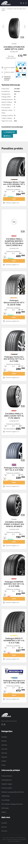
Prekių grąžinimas (6, 780)
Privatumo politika (6, 788)
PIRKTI (14, 199)
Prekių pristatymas (6, 776)
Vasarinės (4, 745)
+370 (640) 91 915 (10, 132)
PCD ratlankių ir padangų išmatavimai (12, 804)
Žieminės (4, 741)
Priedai (3, 765)
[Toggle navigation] (26, 3)
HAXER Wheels (5, 796)
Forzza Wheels (5, 800)
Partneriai (4, 831)
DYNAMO (14, 519)
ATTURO (14, 44)
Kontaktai (4, 823)
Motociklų (4, 753)
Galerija (3, 812)
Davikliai (3, 761)
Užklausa (8, 136)
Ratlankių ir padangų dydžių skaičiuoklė (12, 792)
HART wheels (5, 808)
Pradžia (3, 9)
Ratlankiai (4, 757)
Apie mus (4, 827)
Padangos (4, 737)
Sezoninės (4, 749)
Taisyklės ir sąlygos (6, 784)
